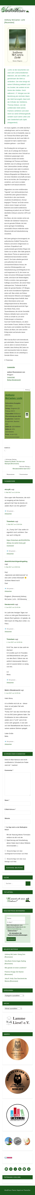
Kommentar (9, 770)
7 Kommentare (23, 474)
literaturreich (9, 604)
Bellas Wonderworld (14, 380)
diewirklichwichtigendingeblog (16, 561)
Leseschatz (11, 377)
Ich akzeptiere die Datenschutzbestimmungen (17, 934)
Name (7, 800)
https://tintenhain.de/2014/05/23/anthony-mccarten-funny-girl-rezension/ (18, 543)
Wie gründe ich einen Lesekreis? (15, 968)
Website (7, 818)
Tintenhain (10, 521)
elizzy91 (8, 489)
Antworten (8, 514)
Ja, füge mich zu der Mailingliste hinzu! (16, 828)
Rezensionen (10, 474)
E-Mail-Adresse (10, 809)
